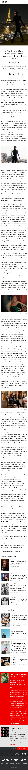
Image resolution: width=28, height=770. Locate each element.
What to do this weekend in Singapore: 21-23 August (19, 660)
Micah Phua (21, 624)
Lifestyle (13, 657)
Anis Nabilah (19, 665)
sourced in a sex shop (12, 481)
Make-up (12, 573)
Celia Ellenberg (15, 580)
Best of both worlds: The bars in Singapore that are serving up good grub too (19, 618)
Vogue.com (17, 551)
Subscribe (13, 744)
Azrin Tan (21, 623)
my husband (21, 241)
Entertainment (14, 49)
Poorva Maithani (15, 625)
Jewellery (12, 559)
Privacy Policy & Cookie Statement (15, 763)
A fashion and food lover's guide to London (18, 632)
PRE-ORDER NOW (14, 723)
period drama (19, 95)
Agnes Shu (15, 623)
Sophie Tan (14, 624)
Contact (6, 763)
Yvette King (16, 635)
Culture (13, 641)
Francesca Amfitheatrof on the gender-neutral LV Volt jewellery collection (18, 562)
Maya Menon (14, 592)
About (2, 763)
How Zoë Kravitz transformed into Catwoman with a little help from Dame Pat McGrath (18, 576)
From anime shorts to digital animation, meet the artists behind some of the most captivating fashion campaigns (18, 646)
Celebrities (13, 583)
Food (12, 613)
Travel (13, 629)
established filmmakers (15, 87)
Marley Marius (15, 62)
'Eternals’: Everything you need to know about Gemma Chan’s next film (18, 600)
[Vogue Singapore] (4, 2)
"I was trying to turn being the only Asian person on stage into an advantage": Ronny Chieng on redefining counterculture (18, 587)
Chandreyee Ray (15, 566)
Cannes (19, 80)
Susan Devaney (15, 604)
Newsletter (25, 763)
